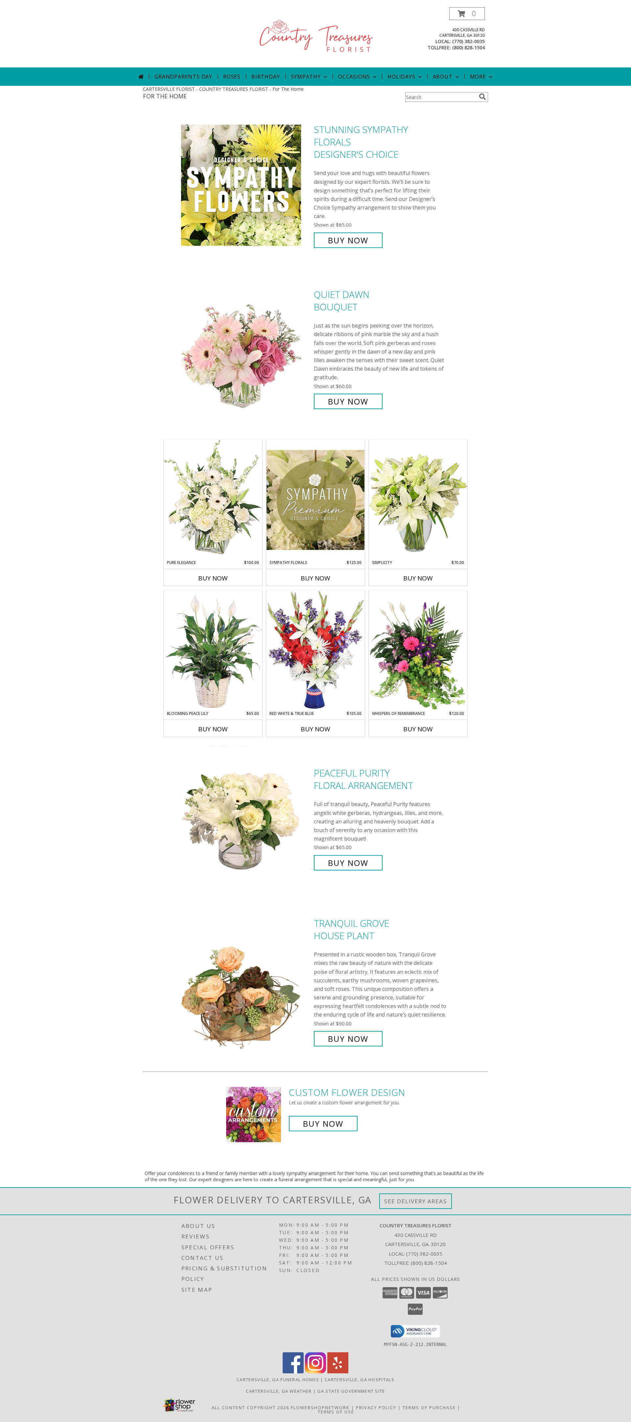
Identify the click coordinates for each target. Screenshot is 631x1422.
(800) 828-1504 (468, 47)
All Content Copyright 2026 (250, 1407)
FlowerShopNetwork (320, 1407)
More (478, 76)
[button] (467, 13)
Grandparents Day (183, 76)
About (443, 76)
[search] (482, 96)
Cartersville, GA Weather (279, 1391)
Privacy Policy (376, 1407)
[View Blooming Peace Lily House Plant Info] (213, 650)
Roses (232, 76)
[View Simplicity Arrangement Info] (418, 499)
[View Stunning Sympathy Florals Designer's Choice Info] (246, 185)
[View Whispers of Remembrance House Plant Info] (418, 650)
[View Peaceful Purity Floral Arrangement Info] (246, 818)
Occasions (354, 76)
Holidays (401, 76)
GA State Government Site (351, 1391)
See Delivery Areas (415, 1201)
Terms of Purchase (429, 1407)
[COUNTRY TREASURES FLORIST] (316, 37)
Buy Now (348, 240)
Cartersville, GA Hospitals (359, 1380)
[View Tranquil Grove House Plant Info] (246, 981)
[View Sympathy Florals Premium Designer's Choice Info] (315, 500)
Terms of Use (336, 1412)
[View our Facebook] (293, 1371)
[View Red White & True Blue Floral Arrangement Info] (315, 650)
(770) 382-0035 (468, 41)
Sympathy (306, 76)
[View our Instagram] (315, 1371)
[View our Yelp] (337, 1371)
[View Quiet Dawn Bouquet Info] (246, 348)
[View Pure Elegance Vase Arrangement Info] (213, 499)
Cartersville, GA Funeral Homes (278, 1380)
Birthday (265, 76)
